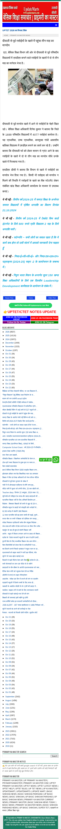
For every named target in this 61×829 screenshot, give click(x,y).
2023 (7, 731)
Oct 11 (8, 655)
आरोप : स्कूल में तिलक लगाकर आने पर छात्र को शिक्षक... (22, 534)
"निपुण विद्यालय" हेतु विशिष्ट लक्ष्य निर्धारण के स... (18, 395)
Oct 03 (8, 685)
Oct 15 (8, 640)
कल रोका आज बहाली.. (10, 455)
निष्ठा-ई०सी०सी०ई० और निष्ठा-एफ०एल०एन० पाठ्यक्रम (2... (22, 429)
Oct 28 (8, 365)
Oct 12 (8, 651)
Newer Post (9, 298)
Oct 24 (8, 380)
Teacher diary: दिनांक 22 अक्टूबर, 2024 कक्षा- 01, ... (21, 492)
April (7, 715)
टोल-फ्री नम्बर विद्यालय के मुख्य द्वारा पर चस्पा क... (19, 462)
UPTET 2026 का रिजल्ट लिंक (14, 30)
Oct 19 (8, 625)
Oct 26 (8, 372)
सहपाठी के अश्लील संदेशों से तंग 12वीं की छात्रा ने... (19, 586)
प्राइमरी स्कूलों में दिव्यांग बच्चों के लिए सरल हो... (18, 582)
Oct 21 (8, 617)
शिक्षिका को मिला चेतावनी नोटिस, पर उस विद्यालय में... (20, 391)
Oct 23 (8, 384)
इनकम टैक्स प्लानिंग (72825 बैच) (13, 451)
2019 (7, 746)
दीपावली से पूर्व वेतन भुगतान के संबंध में (15, 481)
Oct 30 (8, 358)
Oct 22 (8, 388)
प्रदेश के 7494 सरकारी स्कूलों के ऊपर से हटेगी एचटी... (21, 537)
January (8, 727)
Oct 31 (8, 354)
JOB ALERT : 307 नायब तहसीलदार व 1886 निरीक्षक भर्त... (23, 605)
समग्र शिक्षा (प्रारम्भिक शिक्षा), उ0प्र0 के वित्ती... (18, 444)
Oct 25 (8, 376)
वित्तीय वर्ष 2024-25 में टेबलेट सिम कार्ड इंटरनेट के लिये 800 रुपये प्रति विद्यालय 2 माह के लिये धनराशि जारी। (30, 224)
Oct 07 (8, 670)
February (9, 723)
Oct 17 (8, 632)
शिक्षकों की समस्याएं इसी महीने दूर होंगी (15, 598)
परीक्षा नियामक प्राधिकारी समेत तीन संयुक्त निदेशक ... (20, 522)
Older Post (52, 298)
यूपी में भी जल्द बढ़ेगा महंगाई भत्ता (13, 556)
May (7, 712)
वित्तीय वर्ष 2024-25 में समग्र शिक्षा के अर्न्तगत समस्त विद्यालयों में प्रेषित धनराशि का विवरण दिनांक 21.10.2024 (30, 205)
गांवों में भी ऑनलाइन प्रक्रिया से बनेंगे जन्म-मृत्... (18, 485)
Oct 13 (8, 647)
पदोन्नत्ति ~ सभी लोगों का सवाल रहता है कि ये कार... (20, 425)
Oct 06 (8, 673)
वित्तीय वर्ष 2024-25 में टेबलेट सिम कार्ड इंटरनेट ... (19, 421)
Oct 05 (8, 677)
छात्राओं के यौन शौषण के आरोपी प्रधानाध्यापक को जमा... (21, 567)
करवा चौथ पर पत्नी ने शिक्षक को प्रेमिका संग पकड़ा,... (20, 519)
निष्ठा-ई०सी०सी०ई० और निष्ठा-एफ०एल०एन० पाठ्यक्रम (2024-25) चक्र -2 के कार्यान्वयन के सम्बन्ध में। (30, 262)
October (8, 350)
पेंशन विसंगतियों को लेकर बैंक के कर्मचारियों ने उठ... (19, 545)
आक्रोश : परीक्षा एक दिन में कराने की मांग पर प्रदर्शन (20, 579)
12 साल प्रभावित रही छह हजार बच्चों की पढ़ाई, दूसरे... (20, 515)
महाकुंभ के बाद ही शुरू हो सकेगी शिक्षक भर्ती (16, 530)
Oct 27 (8, 369)
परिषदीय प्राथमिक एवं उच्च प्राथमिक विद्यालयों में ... (19, 440)
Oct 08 (8, 666)
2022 (7, 735)
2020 (7, 742)
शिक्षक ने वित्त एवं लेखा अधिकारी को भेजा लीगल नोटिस (20, 477)
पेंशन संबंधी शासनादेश (9, 466)
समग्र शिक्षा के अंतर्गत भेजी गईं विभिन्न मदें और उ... (19, 417)
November (9, 346)
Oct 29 (8, 361)
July (7, 704)
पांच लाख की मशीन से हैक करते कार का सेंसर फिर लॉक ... (22, 526)
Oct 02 (8, 688)
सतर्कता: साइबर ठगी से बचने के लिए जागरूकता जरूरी (20, 590)
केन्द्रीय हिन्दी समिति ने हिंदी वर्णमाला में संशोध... (18, 402)
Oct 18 (8, 628)
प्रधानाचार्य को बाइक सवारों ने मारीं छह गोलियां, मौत (19, 552)
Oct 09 (8, 662)
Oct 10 (8, 658)
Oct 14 (8, 643)
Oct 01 (8, 692)
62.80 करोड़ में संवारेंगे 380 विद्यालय (14, 511)
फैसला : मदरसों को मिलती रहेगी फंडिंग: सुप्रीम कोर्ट (19, 612)
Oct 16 (8, 636)
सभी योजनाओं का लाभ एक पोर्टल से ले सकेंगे (17, 564)
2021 (7, 739)
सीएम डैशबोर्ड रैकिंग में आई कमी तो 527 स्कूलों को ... (20, 410)
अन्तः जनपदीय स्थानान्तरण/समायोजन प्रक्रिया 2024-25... (22, 436)
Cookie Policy (32, 827)
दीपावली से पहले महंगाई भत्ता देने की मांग (15, 594)
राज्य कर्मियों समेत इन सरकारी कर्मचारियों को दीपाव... (20, 601)
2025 (7, 335)
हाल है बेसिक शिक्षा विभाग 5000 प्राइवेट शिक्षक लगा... (20, 470)
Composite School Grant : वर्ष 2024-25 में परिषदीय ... (22, 447)
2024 (7, 339)
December (9, 343)
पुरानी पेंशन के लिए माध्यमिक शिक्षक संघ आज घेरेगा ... (20, 541)
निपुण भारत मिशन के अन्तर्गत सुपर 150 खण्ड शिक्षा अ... (20, 432)
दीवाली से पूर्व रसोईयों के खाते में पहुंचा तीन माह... (18, 413)
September (10, 697)
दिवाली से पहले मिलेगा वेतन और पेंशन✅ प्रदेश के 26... (21, 560)
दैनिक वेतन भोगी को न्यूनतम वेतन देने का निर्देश (17, 571)
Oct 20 (8, 621)
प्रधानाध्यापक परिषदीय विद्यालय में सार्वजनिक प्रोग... (19, 406)
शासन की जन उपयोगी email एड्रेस (14, 398)
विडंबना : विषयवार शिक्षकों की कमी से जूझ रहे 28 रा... (20, 504)
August (8, 700)
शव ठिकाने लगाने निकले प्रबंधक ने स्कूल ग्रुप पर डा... (20, 549)
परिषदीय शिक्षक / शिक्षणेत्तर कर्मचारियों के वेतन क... (19, 459)
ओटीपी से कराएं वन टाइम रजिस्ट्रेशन (14, 575)
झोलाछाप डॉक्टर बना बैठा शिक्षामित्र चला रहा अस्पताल (20, 474)
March (8, 719)
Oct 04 (8, 681)
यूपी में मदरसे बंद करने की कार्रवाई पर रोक (16, 609)
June (7, 708)
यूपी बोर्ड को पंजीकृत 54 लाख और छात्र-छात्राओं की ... (21, 496)
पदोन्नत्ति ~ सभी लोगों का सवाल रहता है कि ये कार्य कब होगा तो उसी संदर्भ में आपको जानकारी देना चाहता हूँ (30, 243)
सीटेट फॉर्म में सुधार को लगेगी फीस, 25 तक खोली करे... (21, 489)
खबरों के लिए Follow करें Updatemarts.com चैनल (32, 305)
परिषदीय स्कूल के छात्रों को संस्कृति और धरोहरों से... (20, 507)
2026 (7, 332)
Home (31, 298)
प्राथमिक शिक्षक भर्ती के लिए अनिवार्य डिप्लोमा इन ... (19, 500)
